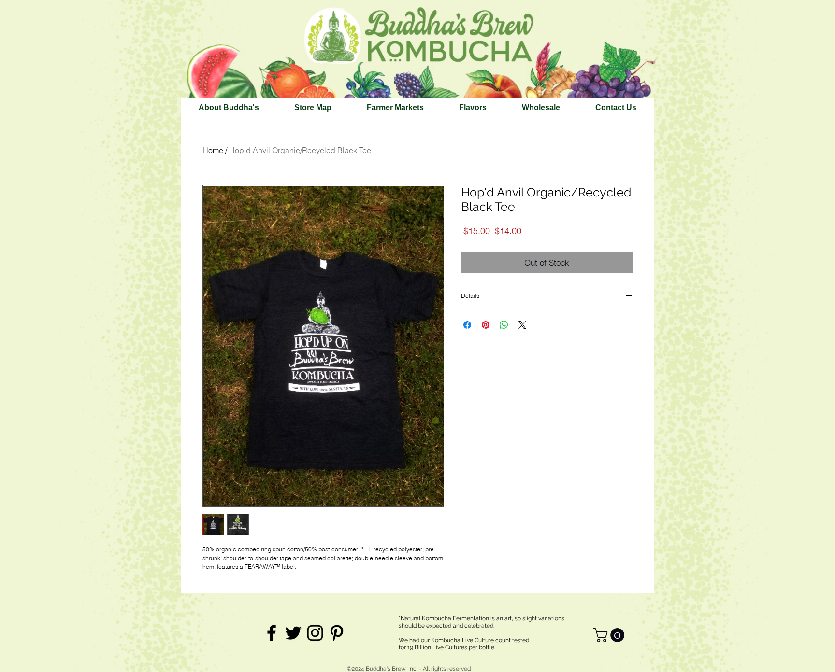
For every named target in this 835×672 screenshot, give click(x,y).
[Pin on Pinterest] (485, 325)
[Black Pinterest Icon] (336, 633)
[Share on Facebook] (467, 325)
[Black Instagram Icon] (315, 633)
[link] (610, 635)
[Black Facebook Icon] (271, 633)
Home (212, 150)
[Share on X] (522, 325)
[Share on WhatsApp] (504, 325)
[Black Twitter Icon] (293, 633)
